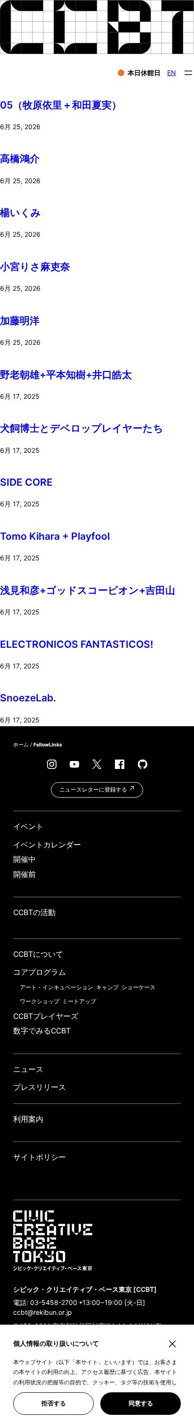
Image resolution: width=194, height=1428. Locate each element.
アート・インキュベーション (56, 987)
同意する (141, 1403)
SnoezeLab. (28, 698)
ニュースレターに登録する (94, 789)
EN (171, 73)
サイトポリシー (39, 1157)
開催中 (24, 859)
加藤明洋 (20, 320)
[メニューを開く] (188, 72)
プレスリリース (39, 1087)
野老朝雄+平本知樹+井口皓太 (66, 374)
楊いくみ (20, 212)
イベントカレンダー (47, 844)
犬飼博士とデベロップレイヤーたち (81, 428)
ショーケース (138, 987)
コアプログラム (39, 972)
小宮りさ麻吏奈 (35, 266)
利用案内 (28, 1119)
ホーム (21, 745)
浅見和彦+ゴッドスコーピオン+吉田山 (87, 590)
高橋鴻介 (20, 158)
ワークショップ (39, 1001)
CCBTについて (38, 954)
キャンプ (107, 987)
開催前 (24, 874)
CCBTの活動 (34, 912)
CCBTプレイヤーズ (45, 1016)
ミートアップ (79, 1001)
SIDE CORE (26, 482)
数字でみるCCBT (42, 1030)
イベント (28, 826)
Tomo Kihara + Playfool (55, 536)
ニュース (28, 1069)
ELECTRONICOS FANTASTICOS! (76, 644)
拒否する (53, 1403)
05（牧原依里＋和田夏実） (60, 105)
